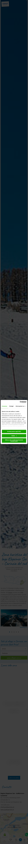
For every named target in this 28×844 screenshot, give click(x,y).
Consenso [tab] (4, 406)
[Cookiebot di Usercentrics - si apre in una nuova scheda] (20, 402)
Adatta (13, 435)
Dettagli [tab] (11, 406)
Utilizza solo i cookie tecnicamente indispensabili (14, 440)
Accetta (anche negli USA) (14, 431)
